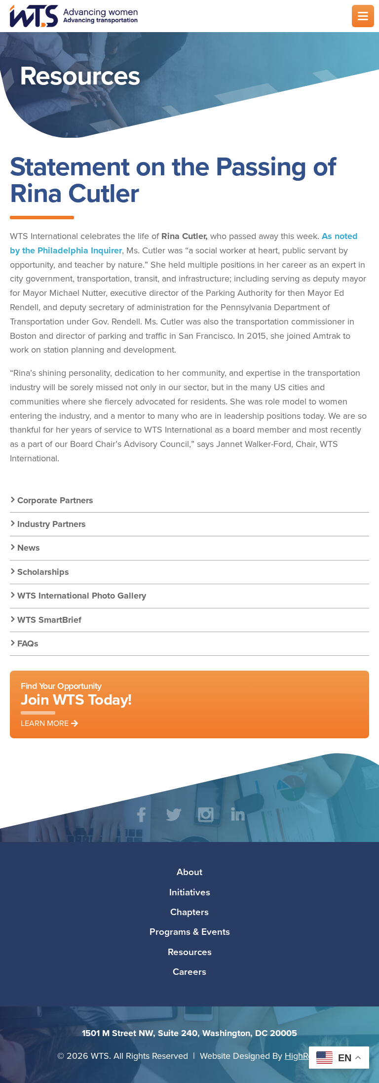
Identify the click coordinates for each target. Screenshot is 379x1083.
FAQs (27, 643)
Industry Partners (51, 524)
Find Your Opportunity (76, 704)
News (28, 547)
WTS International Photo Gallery (81, 595)
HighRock (303, 1055)
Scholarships (43, 571)
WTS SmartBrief (49, 619)
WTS (175, 16)
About (189, 872)
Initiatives (189, 892)
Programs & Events (190, 931)
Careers (189, 971)
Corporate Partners (55, 500)
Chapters (189, 912)
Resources (190, 952)
